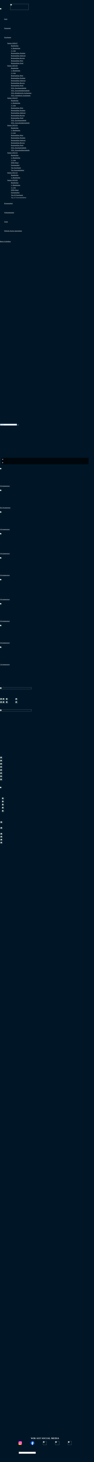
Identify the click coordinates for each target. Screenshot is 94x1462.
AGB (59, 1449)
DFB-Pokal (4, 474)
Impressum (36, 1449)
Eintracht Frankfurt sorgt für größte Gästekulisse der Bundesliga (26, 589)
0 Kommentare (5, 486)
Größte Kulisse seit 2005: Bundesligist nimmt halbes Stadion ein (26, 478)
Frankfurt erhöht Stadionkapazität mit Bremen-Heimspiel (23, 613)
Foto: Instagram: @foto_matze (10, 537)
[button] (45, 459)
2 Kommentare (5, 664)
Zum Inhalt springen (6, 1)
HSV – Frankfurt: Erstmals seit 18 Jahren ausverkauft (22, 543)
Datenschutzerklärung (48, 1449)
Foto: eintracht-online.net (8, 471)
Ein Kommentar (5, 507)
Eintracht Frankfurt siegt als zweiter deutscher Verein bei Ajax (25, 635)
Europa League (5, 631)
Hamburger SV (14, 539)
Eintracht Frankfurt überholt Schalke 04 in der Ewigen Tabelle (25, 657)
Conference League (15, 496)
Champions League (6, 563)
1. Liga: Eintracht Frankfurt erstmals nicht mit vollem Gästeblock (27, 521)
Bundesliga (3, 496)
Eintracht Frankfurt (15, 517)
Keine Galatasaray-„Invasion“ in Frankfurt (17, 567)
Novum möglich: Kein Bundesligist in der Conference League (24, 500)
